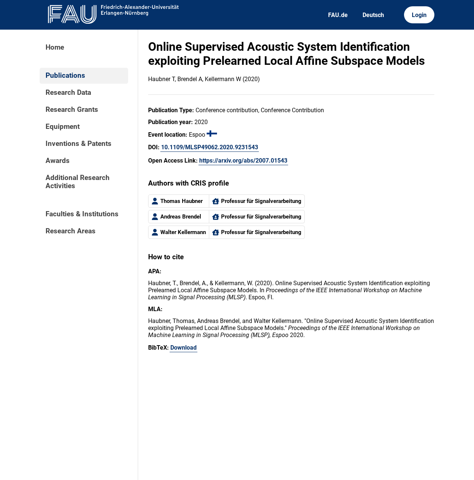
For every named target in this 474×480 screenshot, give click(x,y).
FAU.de (338, 15)
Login (419, 15)
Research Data (68, 93)
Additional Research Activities (78, 182)
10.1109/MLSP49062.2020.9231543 (209, 147)
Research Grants (72, 110)
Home (55, 47)
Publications (65, 75)
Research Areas (71, 231)
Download (183, 347)
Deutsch (373, 15)
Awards (58, 161)
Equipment (63, 127)
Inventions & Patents (78, 144)
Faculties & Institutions (82, 214)
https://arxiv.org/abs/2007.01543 (243, 160)
